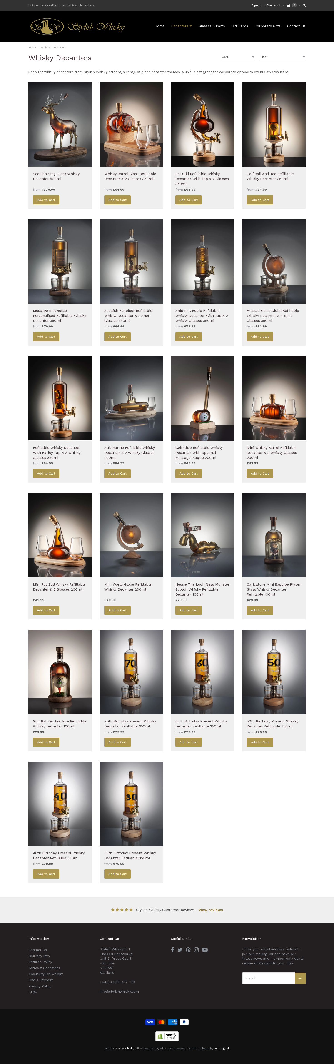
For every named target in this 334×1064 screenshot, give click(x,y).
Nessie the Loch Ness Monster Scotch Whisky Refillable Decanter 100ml (202, 589)
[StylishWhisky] (77, 26)
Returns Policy (40, 962)
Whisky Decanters (53, 47)
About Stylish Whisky (45, 974)
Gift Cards (240, 26)
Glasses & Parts (211, 26)
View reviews (211, 910)
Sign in (257, 5)
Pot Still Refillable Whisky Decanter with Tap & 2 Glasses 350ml (202, 179)
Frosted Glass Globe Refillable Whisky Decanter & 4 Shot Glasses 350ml (273, 315)
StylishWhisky (124, 1048)
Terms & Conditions (44, 968)
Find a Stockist (40, 980)
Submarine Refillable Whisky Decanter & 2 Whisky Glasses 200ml (129, 452)
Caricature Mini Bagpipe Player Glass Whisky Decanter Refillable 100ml (274, 589)
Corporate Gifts (268, 26)
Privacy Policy (39, 986)
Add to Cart (46, 200)
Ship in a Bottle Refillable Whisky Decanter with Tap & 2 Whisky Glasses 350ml (201, 315)
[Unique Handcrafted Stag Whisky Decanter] (60, 124)
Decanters (179, 26)
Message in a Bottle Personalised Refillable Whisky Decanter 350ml (59, 315)
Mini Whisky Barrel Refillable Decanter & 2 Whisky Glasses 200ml (272, 452)
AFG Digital (221, 1048)
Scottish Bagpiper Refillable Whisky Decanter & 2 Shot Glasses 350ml (128, 315)
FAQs (32, 992)
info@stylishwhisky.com (119, 991)
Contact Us (296, 26)
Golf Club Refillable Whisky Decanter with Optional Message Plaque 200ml (199, 452)
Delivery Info (39, 956)
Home (160, 26)
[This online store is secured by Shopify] (167, 1040)
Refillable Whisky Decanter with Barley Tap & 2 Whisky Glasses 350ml (56, 452)
